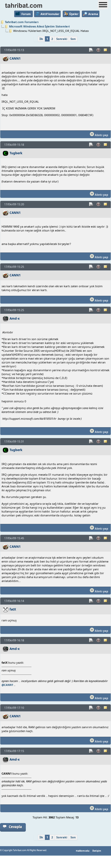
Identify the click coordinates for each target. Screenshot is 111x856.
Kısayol (91, 50)
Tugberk (16, 153)
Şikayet (98, 50)
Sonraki (61, 39)
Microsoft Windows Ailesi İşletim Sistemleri (39, 26)
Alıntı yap (101, 135)
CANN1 (15, 58)
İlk (41, 39)
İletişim (96, 850)
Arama (93, 14)
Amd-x (15, 318)
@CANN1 (7, 685)
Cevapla (15, 826)
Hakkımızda (82, 850)
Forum (26, 14)
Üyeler (73, 14)
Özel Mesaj (105, 50)
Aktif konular (50, 14)
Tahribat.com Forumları (21, 22)
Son (73, 39)
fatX (13, 609)
